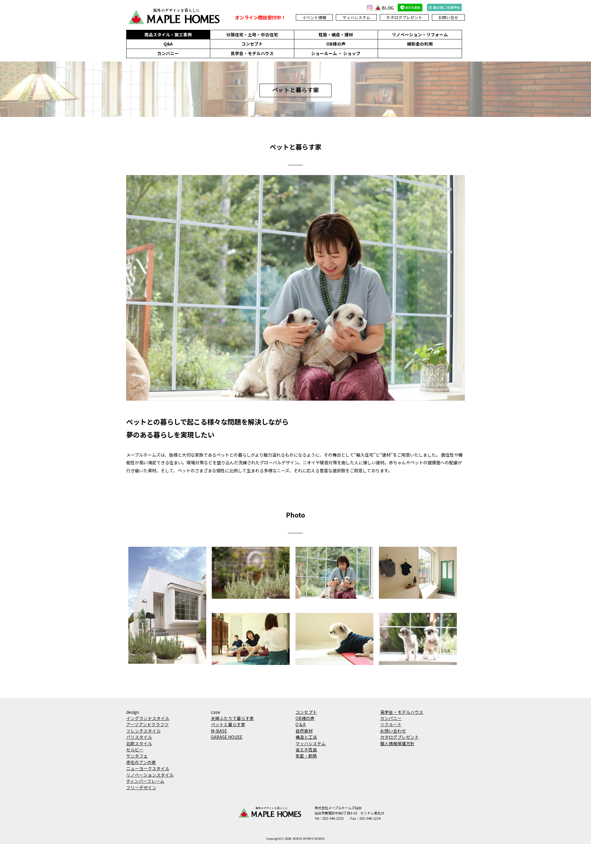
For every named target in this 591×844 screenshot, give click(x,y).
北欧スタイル (139, 743)
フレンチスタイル (143, 731)
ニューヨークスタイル (147, 768)
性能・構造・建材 (336, 34)
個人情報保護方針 (397, 743)
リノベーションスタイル (150, 775)
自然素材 (304, 731)
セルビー (134, 749)
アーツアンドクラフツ (147, 724)
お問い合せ (448, 17)
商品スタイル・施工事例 (168, 34)
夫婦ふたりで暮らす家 (232, 718)
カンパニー (168, 53)
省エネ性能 (306, 749)
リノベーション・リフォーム (420, 34)
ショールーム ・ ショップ (335, 53)
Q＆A (301, 724)
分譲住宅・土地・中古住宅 (252, 34)
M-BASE (219, 731)
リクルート (391, 724)
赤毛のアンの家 (141, 762)
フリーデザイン (141, 787)
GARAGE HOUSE (226, 737)
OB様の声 (336, 44)
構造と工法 (306, 737)
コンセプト (252, 44)
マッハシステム (356, 17)
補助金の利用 (420, 44)
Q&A (168, 44)
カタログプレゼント (404, 17)
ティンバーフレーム (145, 781)
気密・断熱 (306, 756)
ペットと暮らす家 (228, 724)
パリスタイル (139, 737)
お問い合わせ (393, 731)
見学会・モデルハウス (252, 53)
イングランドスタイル (147, 718)
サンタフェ (137, 756)
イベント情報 (314, 17)
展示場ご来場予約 (446, 7)
